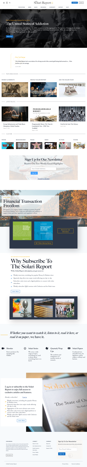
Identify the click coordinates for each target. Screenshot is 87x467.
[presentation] (15, 113)
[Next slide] (85, 29)
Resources (43, 7)
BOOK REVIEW (20, 140)
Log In (81, 2)
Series (29, 7)
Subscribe (75, 2)
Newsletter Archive (43, 179)
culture (9, 134)
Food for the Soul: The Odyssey (69, 124)
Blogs (35, 7)
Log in (25, 397)
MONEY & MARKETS (8, 80)
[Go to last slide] (2, 29)
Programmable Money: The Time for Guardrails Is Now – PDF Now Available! (42, 126)
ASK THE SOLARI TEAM (66, 80)
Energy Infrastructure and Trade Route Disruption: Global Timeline (14, 125)
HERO (46, 140)
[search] (4, 2)
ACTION (61, 140)
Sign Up (34, 173)
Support (60, 7)
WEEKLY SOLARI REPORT (38, 80)
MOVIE (4, 140)
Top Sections (21, 7)
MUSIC (32, 140)
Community (52, 7)
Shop (67, 7)
